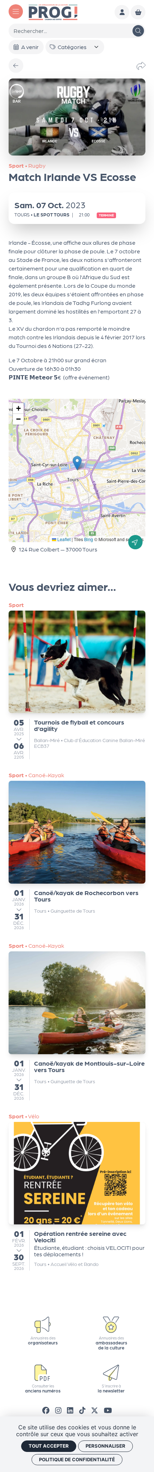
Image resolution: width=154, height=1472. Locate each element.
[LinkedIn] (70, 1410)
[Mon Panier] (138, 12)
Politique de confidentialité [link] (77, 1459)
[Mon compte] (122, 12)
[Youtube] (108, 1410)
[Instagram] (58, 1410)
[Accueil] (53, 11)
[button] (77, 463)
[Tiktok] (82, 1410)
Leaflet (63, 539)
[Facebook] (45, 1410)
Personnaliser (105, 1446)
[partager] (141, 65)
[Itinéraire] (135, 542)
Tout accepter (49, 1446)
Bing (88, 539)
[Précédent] (16, 65)
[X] (94, 1410)
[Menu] (16, 11)
